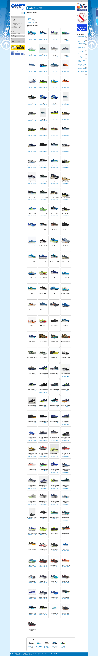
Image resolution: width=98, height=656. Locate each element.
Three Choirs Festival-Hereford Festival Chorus (82, 47)
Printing (80, 1)
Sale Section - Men (15, 31)
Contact (85, 1)
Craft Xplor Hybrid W (82, 68)
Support (14, 21)
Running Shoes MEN (15, 19)
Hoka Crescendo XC (82, 36)
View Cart (34, 653)
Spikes (12, 29)
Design (41, 654)
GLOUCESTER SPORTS (25, 654)
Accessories (14, 38)
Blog (20, 653)
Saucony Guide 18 (31, 646)
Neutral (14, 20)
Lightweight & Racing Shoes (17, 23)
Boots (12, 30)
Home (64, 1)
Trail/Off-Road (15, 24)
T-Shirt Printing (26, 653)
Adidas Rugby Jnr (81, 39)
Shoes (12, 17)
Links (51, 653)
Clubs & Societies (16, 41)
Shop (68, 1)
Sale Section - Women (15, 33)
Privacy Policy (57, 653)
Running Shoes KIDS (15, 27)
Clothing (13, 36)
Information (73, 1)
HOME (11, 653)
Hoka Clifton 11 (55, 646)
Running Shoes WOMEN (16, 26)
